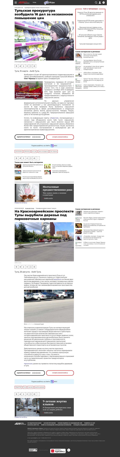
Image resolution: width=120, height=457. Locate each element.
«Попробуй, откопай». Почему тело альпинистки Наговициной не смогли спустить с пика (93, 238)
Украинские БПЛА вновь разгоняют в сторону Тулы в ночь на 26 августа (90, 21)
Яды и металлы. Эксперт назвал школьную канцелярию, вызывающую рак (92, 55)
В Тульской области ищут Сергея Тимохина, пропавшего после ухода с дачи (90, 36)
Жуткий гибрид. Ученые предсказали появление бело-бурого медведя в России (94, 219)
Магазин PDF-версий (50, 423)
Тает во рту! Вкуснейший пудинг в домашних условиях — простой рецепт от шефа (93, 231)
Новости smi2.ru (21, 203)
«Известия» (54, 118)
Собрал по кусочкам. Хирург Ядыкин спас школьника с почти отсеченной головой (94, 244)
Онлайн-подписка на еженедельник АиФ (70, 423)
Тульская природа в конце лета (90, 44)
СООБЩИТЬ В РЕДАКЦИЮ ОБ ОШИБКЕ (83, 425)
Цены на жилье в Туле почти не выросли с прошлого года (32, 171)
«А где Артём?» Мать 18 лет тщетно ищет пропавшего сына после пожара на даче (93, 68)
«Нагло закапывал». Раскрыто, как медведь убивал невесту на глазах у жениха (93, 86)
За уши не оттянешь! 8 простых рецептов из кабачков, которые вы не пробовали (94, 225)
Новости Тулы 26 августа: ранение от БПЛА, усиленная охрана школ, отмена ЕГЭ (90, 14)
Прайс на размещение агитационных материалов (56, 425)
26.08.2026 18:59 (19, 208)
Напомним (28, 364)
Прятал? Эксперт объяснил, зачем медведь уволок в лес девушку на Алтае (93, 80)
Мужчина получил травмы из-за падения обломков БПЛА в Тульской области (90, 29)
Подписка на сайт (89, 423)
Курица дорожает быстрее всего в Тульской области (33, 165)
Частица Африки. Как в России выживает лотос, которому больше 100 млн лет (93, 62)
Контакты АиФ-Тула (33, 425)
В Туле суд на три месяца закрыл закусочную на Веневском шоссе (32, 177)
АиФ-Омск (32, 61)
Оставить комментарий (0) (60, 137)
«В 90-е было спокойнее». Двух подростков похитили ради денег (93, 73)
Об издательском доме (34, 423)
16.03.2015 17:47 (19, 7)
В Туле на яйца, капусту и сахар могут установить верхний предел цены (62, 166)
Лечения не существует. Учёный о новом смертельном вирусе (93, 212)
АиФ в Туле (18, 262)
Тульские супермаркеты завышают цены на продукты (60, 171)
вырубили (57, 279)
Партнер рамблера (43, 450)
